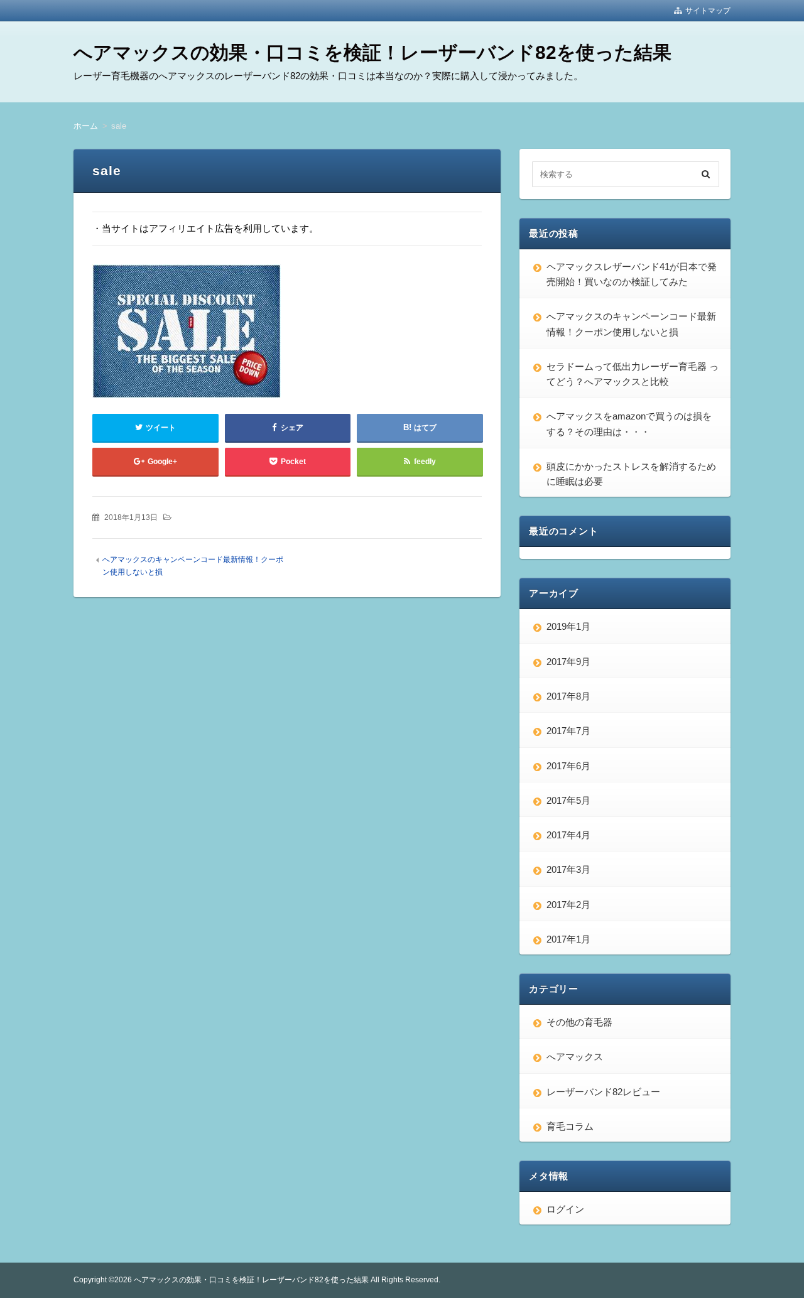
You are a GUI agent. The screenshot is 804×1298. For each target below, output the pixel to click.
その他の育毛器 (579, 1022)
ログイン (565, 1209)
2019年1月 (568, 626)
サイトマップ (708, 10)
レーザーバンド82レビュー (603, 1091)
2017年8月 (568, 696)
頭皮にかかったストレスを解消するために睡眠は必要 (631, 474)
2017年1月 (568, 939)
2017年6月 (568, 765)
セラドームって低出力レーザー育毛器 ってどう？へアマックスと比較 (632, 374)
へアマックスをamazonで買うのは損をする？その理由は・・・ (629, 423)
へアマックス (574, 1056)
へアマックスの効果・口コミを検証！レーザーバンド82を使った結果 (372, 52)
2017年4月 (568, 835)
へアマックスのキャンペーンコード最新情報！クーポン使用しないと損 (631, 324)
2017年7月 (568, 730)
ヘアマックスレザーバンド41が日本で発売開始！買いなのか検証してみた (631, 274)
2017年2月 (568, 904)
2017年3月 (568, 869)
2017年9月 (568, 661)
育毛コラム (570, 1126)
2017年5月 (568, 800)
